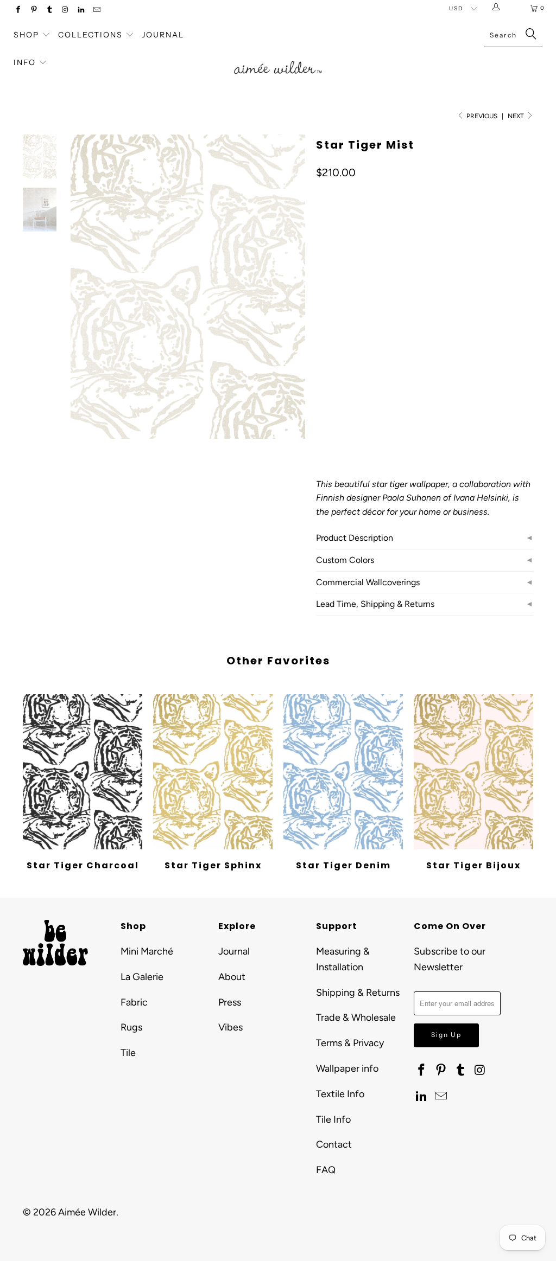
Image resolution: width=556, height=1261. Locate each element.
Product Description (354, 538)
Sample (408, 354)
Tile (128, 1053)
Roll (330, 354)
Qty (322, 386)
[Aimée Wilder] (278, 57)
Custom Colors (345, 560)
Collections (91, 35)
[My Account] (498, 8)
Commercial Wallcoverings (368, 582)
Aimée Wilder (87, 1212)
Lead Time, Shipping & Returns (375, 604)
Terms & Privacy (350, 1043)
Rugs (131, 1027)
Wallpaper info (347, 1068)
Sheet (367, 354)
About (231, 977)
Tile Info (333, 1119)
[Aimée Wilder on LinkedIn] (81, 10)
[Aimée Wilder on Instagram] (65, 10)
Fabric (134, 1002)
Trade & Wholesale (356, 1017)
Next (517, 116)
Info (25, 62)
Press (229, 1002)
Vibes (230, 1027)
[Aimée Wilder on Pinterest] (33, 10)
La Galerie (142, 977)
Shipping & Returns (358, 992)
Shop (26, 35)
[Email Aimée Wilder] (96, 10)
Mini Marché (147, 951)
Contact (334, 1144)
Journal (163, 35)
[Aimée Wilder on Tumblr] (49, 10)
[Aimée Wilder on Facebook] (18, 10)
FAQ (326, 1170)
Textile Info (340, 1094)
